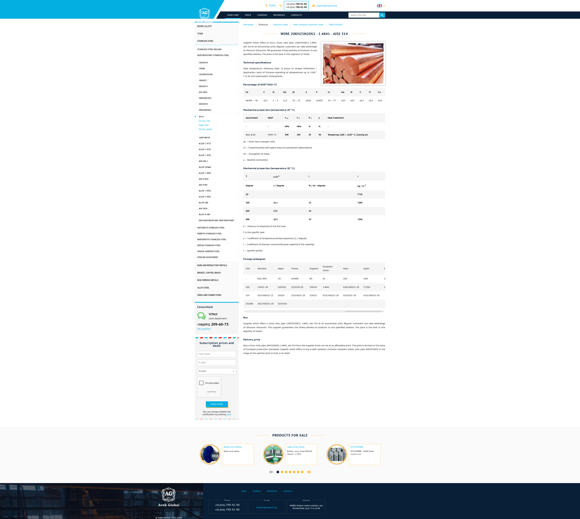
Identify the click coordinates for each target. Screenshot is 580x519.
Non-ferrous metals (207, 280)
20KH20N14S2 (205, 98)
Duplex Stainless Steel (209, 245)
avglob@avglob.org (326, 5)
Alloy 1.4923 (205, 197)
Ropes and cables (233, 447)
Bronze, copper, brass (209, 272)
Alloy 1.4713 (205, 143)
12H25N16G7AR (206, 74)
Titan (200, 33)
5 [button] (294, 472)
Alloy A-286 (204, 214)
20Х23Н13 (203, 86)
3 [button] (286, 472)
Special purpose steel (208, 251)
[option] (226, 454)
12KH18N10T (204, 137)
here (229, 414)
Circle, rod (204, 120)
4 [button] (290, 472)
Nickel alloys (204, 26)
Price (248, 15)
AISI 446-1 (203, 161)
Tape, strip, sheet (296, 447)
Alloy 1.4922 (205, 190)
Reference (279, 15)
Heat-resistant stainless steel (213, 55)
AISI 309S (203, 92)
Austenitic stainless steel (211, 227)
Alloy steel (203, 287)
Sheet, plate (205, 129)
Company (262, 15)
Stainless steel (205, 41)
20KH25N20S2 (205, 110)
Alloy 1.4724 (205, 149)
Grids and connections (209, 295)
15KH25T (203, 80)
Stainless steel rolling (209, 49)
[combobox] (272, 5)
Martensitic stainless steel (211, 239)
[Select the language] (381, 5)
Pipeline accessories (207, 257)
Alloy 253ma (205, 167)
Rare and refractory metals (212, 265)
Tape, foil (204, 125)
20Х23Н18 (203, 104)
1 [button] (278, 472)
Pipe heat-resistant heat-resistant (216, 220)
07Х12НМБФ (357, 447)
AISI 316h (203, 185)
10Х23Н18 (203, 62)
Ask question (204, 328)
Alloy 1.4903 (205, 173)
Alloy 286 (203, 202)
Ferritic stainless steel (209, 233)
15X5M (202, 68)
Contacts (296, 15)
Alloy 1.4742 (205, 155)
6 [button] (298, 472)
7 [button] (302, 472)
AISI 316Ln (203, 179)
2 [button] (282, 472)
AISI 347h (203, 208)
